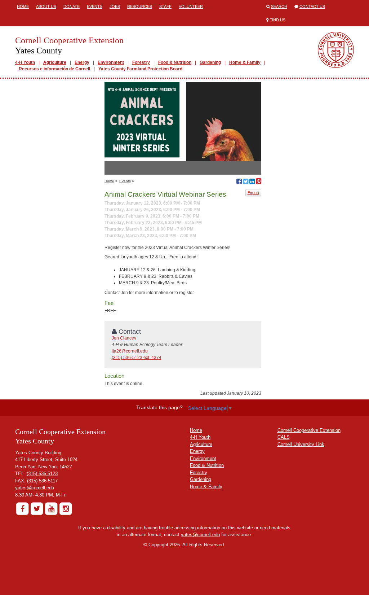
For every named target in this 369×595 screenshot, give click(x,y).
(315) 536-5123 (42, 473)
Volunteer (191, 6)
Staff (165, 6)
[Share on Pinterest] (258, 182)
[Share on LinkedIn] (252, 182)
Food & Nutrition (174, 62)
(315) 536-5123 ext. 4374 (136, 357)
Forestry (141, 62)
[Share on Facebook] (239, 182)
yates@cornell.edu (34, 487)
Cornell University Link (300, 444)
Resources (139, 6)
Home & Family (245, 62)
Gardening (210, 62)
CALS (283, 437)
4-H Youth (25, 62)
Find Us (277, 20)
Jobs (115, 6)
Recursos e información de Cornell (54, 68)
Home (23, 6)
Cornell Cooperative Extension (309, 430)
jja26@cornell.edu (130, 351)
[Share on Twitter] (245, 182)
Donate (71, 6)
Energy (82, 62)
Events (94, 6)
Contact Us (312, 6)
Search (279, 6)
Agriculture (54, 62)
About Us (46, 6)
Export (253, 193)
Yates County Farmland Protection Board (140, 68)
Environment (111, 62)
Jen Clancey (124, 338)
